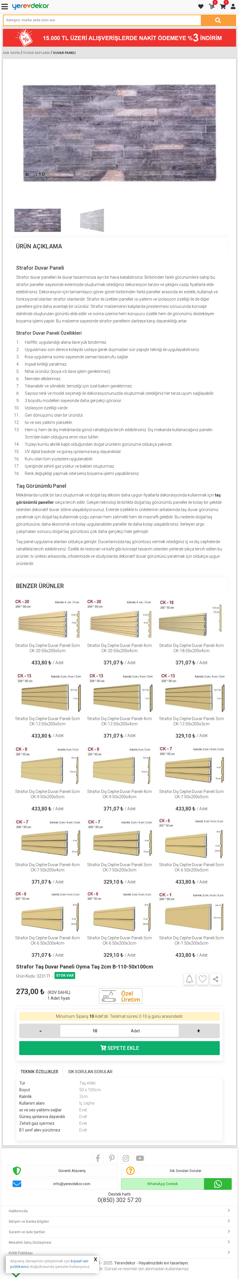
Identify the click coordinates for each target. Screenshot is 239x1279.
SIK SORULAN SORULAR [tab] (90, 1071)
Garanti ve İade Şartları (27, 1232)
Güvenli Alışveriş (72, 1171)
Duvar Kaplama (36, 53)
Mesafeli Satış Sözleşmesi (30, 1243)
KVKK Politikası (21, 1253)
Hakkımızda (18, 1211)
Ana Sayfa (11, 53)
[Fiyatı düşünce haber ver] (189, 978)
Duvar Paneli (64, 53)
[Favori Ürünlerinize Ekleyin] (202, 979)
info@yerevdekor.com (71, 1184)
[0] (212, 6)
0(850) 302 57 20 (119, 1200)
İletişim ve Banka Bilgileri (29, 1222)
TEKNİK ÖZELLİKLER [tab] (39, 1071)
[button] (220, 133)
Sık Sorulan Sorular (185, 1171)
